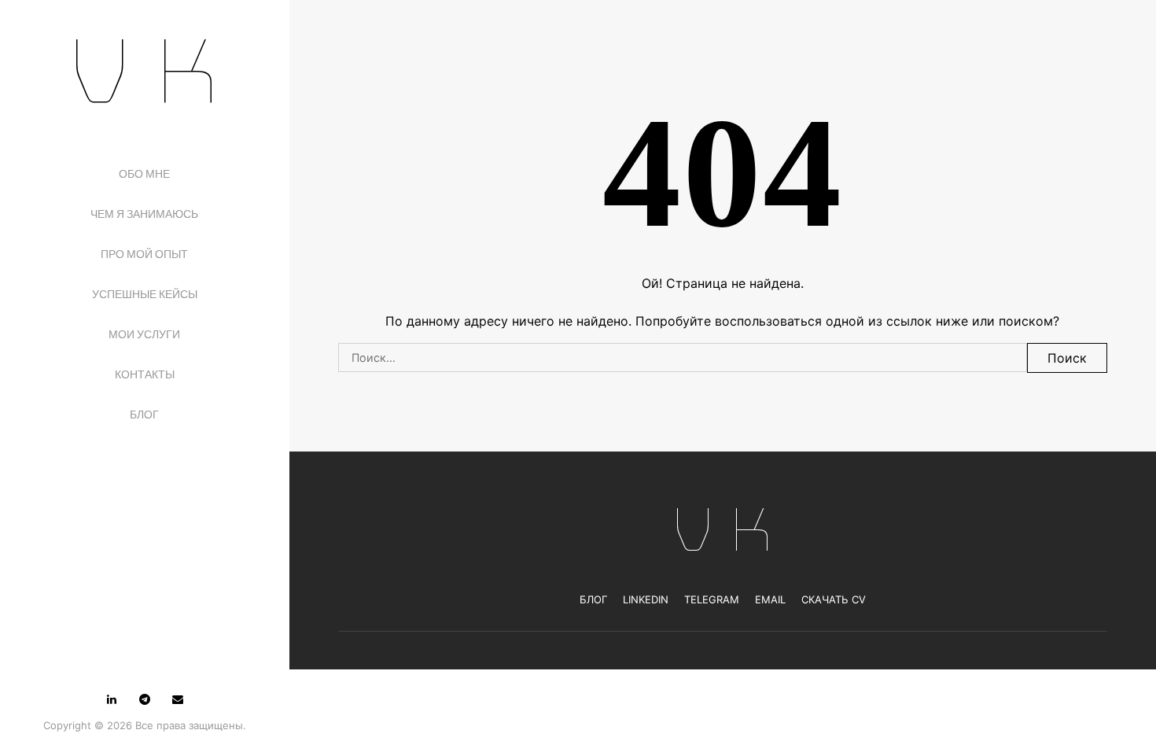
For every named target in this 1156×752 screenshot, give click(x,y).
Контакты (145, 374)
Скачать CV (833, 599)
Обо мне (144, 174)
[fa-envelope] (177, 699)
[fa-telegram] (144, 699)
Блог (144, 414)
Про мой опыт (144, 254)
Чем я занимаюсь (144, 214)
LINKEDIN (645, 599)
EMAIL (770, 599)
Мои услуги (144, 334)
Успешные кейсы (144, 294)
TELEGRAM (711, 599)
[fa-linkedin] (111, 699)
